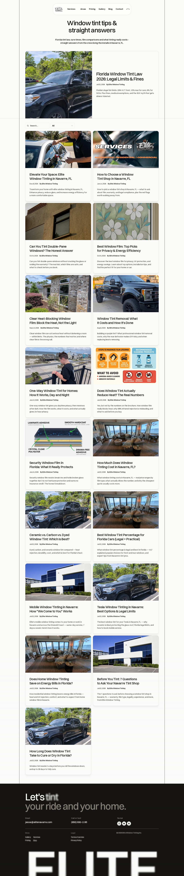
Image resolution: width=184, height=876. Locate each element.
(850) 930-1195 (79, 822)
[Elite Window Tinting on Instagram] (119, 824)
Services (36, 837)
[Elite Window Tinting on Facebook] (124, 824)
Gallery (28, 837)
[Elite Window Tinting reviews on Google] (129, 824)
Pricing (27, 840)
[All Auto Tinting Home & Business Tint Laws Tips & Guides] (63, 126)
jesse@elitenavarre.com (38, 822)
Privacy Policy (76, 840)
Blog (35, 840)
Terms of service (77, 837)
